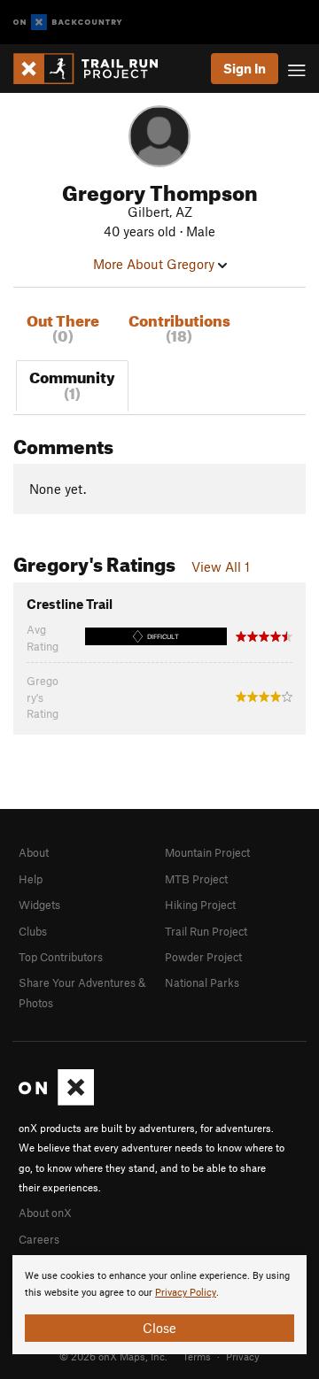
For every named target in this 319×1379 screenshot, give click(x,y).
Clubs (33, 931)
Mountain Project (207, 852)
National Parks (202, 982)
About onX (45, 1213)
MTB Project (196, 879)
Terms (197, 1356)
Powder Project (203, 957)
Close (159, 1328)
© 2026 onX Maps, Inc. (113, 1356)
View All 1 (220, 566)
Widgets (39, 905)
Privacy (243, 1356)
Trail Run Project (206, 931)
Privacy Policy (185, 1292)
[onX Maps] (56, 1101)
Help (31, 879)
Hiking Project (200, 905)
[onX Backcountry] (68, 22)
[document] (159, 1304)
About (34, 852)
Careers (39, 1239)
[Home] (94, 68)
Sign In (244, 68)
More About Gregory (155, 264)
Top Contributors (61, 957)
